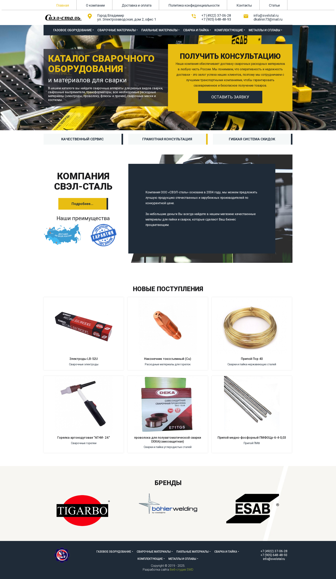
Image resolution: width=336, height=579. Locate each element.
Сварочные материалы (116, 30)
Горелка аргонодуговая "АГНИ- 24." (83, 437)
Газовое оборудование (72, 30)
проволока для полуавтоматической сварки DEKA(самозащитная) (167, 439)
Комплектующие (228, 30)
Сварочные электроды (83, 364)
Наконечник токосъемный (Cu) (167, 359)
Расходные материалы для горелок (168, 364)
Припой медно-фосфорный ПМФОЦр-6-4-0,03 (252, 437)
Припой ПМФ (252, 443)
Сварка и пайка (196, 30)
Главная (62, 5)
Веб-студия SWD (181, 569)
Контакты (244, 5)
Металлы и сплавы (264, 30)
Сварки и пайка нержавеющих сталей (252, 364)
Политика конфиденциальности (194, 5)
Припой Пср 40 (252, 359)
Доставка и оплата (136, 5)
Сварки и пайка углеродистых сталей (168, 447)
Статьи (274, 5)
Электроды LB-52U (83, 359)
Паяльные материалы (159, 30)
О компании (95, 5)
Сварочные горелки (83, 443)
